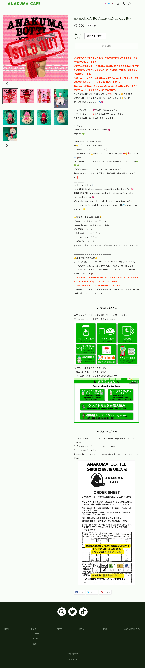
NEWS (104, 629)
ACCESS (36, 638)
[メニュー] (135, 3)
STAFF (59, 629)
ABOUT (33, 629)
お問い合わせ (72, 653)
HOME (6, 629)
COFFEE (36, 633)
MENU (81, 629)
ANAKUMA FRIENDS (132, 629)
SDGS (35, 643)
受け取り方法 (78, 36)
